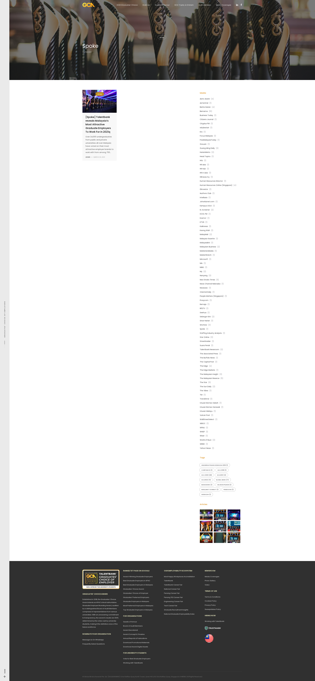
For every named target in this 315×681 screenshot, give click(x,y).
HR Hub (203, 168)
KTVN (202, 222)
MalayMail (204, 234)
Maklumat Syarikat (209, 490)
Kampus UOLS (206, 206)
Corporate (206, 470)
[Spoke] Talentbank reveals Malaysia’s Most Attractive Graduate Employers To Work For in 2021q (98, 124)
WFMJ (202, 427)
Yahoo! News (205, 448)
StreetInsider (205, 341)
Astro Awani (205, 99)
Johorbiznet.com (207, 201)
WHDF (202, 431)
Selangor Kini (205, 316)
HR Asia (203, 164)
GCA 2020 (206, 475)
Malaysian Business (208, 246)
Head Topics (205, 156)
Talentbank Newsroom (209, 349)
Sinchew (203, 325)
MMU (202, 267)
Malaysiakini (205, 242)
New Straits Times (207, 279)
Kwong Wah (205, 230)
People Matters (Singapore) (212, 296)
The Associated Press (209, 353)
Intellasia (203, 197)
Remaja (203, 304)
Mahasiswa (206, 485)
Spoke (162, 37)
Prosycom (204, 300)
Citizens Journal (206, 119)
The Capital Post (207, 362)
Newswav (204, 288)
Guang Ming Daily (207, 148)
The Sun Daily (205, 386)
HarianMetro (205, 152)
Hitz (201, 160)
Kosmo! (203, 218)
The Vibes (204, 390)
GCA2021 (221, 475)
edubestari (204, 127)
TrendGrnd (204, 399)
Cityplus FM (205, 123)
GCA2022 (206, 480)
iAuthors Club (205, 193)
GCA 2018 (222, 470)
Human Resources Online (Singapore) (216, 185)
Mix (201, 263)
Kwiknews (204, 226)
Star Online (204, 337)
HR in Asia (204, 173)
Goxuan (203, 144)
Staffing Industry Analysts (211, 333)
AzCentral (204, 103)
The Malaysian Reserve (209, 378)
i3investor (204, 189)
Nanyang (203, 275)
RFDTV (202, 308)
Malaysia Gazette (207, 238)
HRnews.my (205, 177)
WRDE (202, 444)
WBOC (202, 423)
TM (201, 395)
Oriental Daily (205, 292)
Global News (222, 480)
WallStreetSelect (207, 419)
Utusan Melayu (206, 411)
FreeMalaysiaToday (208, 140)
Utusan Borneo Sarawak (210, 407)
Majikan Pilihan (224, 485)
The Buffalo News (207, 357)
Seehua (203, 312)
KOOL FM (203, 214)
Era (201, 132)
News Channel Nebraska (210, 284)
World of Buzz (205, 440)
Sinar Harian (205, 320)
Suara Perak (205, 345)
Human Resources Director (211, 181)
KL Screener (205, 210)
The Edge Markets (207, 370)
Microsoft (204, 259)
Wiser (202, 436)
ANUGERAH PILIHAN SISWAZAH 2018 (214, 465)
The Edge (204, 366)
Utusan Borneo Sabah (209, 403)
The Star (203, 382)
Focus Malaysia (206, 136)
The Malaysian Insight (209, 374)
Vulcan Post (205, 415)
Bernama (204, 111)
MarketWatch (206, 255)
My (201, 271)
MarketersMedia (206, 251)
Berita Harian (205, 107)
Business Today (206, 115)
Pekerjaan (229, 490)
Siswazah (206, 494)
